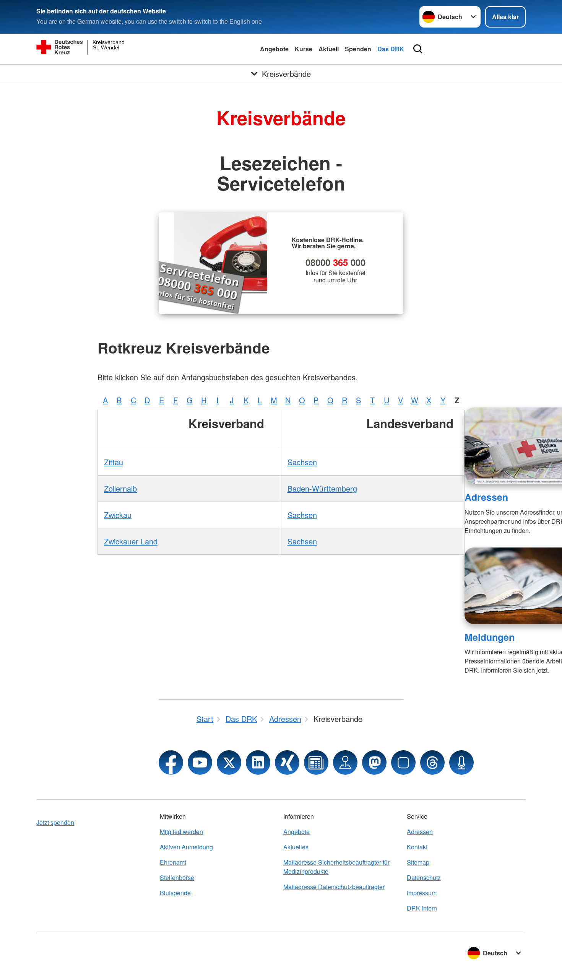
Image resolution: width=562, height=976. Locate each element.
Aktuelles (296, 846)
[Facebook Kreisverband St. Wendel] (171, 762)
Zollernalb (120, 488)
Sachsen (302, 462)
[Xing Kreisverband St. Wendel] (287, 762)
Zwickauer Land (131, 541)
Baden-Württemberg (322, 488)
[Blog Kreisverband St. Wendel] (316, 762)
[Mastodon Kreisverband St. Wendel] (374, 762)
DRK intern (422, 908)
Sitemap (418, 862)
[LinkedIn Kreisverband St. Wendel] (258, 762)
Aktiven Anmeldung (186, 846)
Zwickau (118, 514)
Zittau (113, 462)
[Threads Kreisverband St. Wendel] (432, 762)
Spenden (358, 48)
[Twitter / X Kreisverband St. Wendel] (229, 762)
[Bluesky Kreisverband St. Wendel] (403, 762)
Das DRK (390, 48)
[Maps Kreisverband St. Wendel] (345, 762)
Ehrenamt (173, 862)
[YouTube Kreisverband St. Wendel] (200, 762)
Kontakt (417, 846)
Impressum (422, 892)
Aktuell (328, 48)
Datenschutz (424, 877)
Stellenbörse (177, 877)
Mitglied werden (181, 831)
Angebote (274, 48)
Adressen (486, 497)
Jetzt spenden (55, 822)
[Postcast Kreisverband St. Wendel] (461, 762)
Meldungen (490, 637)
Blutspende (175, 892)
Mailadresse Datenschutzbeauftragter (334, 886)
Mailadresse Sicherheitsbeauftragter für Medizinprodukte (336, 867)
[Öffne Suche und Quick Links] (418, 49)
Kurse (303, 48)
